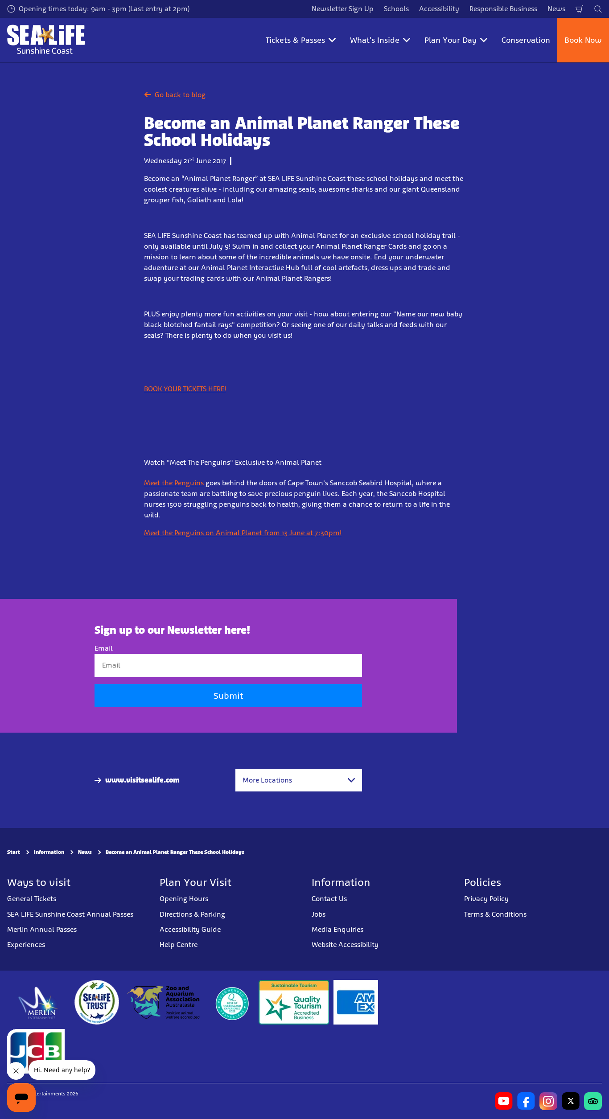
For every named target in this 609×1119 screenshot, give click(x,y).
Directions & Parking (192, 914)
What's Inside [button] (374, 40)
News (556, 8)
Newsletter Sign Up (343, 8)
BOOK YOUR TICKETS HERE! (185, 389)
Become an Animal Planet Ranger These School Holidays (175, 852)
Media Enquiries (337, 929)
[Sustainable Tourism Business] (294, 1002)
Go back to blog (180, 94)
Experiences (26, 944)
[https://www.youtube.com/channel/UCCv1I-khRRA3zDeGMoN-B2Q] (504, 1101)
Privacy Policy (486, 898)
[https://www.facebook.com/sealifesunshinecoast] (526, 1101)
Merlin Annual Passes (42, 929)
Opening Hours (184, 898)
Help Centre (179, 944)
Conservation (526, 40)
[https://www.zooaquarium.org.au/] (164, 1002)
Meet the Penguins (174, 483)
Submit (228, 695)
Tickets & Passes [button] (295, 40)
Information (49, 852)
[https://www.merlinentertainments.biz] (38, 1002)
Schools (396, 8)
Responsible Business (503, 8)
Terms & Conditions (495, 914)
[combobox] (298, 780)
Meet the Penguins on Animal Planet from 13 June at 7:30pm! (243, 533)
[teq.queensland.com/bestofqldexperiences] (232, 1002)
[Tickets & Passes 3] (355, 1002)
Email (104, 648)
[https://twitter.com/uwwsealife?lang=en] (571, 1101)
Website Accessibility (345, 944)
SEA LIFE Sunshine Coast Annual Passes (70, 914)
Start (13, 852)
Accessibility (439, 8)
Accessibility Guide (190, 929)
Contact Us (329, 898)
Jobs (318, 914)
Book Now (583, 40)
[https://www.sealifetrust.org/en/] (96, 1002)
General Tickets (31, 898)
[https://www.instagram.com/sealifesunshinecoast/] (548, 1101)
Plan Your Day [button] (450, 40)
